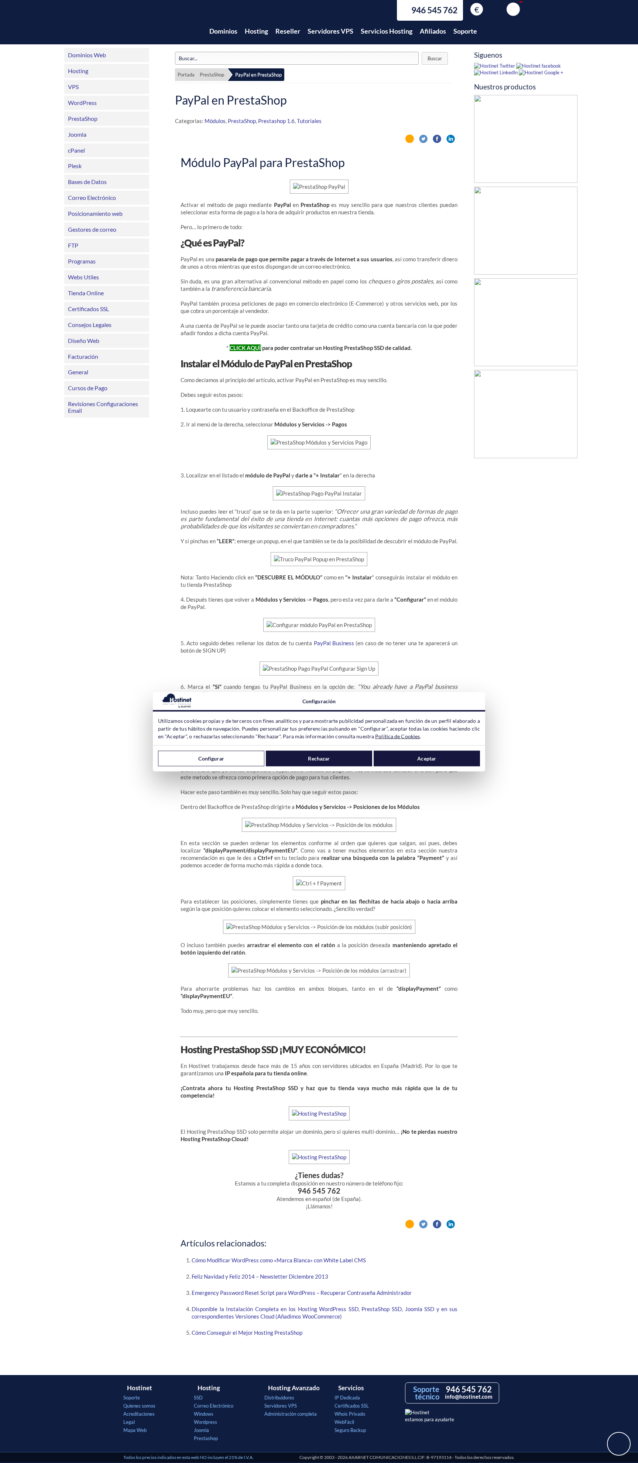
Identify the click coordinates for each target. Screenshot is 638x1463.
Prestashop (206, 1438)
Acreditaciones (139, 1414)
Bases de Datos (87, 181)
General (78, 371)
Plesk (75, 165)
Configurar (211, 758)
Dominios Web (87, 54)
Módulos (215, 121)
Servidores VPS (330, 31)
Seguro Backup (350, 1430)
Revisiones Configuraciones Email (103, 407)
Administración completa (290, 1414)
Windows (203, 1414)
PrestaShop (82, 118)
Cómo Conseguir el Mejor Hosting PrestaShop (247, 1332)
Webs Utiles (83, 276)
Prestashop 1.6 (276, 121)
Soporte (465, 31)
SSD (198, 1398)
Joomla (77, 134)
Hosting (256, 31)
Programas (82, 261)
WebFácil (344, 1422)
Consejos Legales (90, 324)
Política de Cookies (397, 736)
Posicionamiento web (95, 213)
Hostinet (156, 27)
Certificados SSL (88, 308)
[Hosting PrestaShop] (525, 141)
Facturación (83, 356)
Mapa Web (135, 1430)
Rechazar (319, 758)
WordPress (82, 102)
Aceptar (426, 758)
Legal (129, 1422)
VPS (73, 86)
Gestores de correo (92, 229)
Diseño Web (83, 340)
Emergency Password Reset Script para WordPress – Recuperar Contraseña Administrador (302, 1292)
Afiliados (433, 31)
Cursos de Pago (87, 387)
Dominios (223, 31)
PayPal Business (334, 643)
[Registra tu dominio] (525, 324)
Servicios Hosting (386, 31)
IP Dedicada (347, 1398)
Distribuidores (279, 1398)
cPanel (76, 150)
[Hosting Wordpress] (525, 416)
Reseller (287, 31)
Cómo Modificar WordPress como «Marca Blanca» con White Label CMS (279, 1260)
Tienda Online (86, 292)
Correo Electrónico (92, 197)
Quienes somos (139, 1406)
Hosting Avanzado (294, 1388)
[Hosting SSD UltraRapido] (525, 232)
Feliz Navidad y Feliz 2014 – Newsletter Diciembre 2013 (260, 1276)
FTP (73, 245)
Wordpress (205, 1422)
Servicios (351, 1388)
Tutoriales (309, 121)
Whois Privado (350, 1414)
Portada (186, 75)
